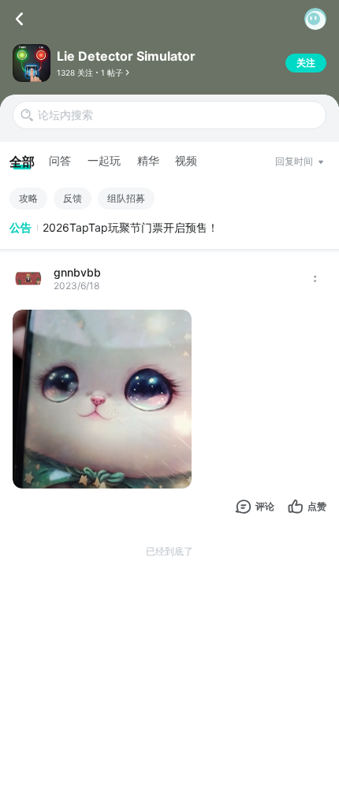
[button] (315, 19)
